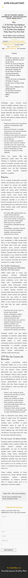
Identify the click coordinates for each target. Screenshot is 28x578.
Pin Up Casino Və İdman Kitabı (15, 65)
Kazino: (8, 56)
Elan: (7, 96)
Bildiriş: (8, 77)
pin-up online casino (14, 166)
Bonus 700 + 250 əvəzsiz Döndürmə (14, 493)
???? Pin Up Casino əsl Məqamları (16, 79)
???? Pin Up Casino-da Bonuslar (15, 63)
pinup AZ (13, 48)
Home (14, 22)
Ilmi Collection (14, 3)
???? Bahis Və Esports (12, 81)
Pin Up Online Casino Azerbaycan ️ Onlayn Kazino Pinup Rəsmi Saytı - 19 (13, 43)
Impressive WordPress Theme (18, 571)
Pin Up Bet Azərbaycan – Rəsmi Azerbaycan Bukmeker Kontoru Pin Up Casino (15, 60)
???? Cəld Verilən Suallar (13, 75)
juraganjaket (15, 46)
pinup (7, 48)
